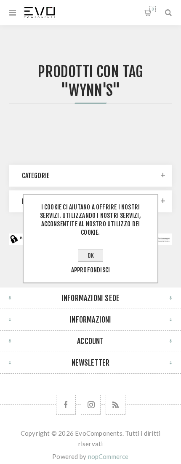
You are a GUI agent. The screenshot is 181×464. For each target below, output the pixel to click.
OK (91, 255)
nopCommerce (108, 456)
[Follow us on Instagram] (91, 405)
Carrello (153, 9)
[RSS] (115, 405)
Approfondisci (90, 270)
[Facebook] (66, 405)
